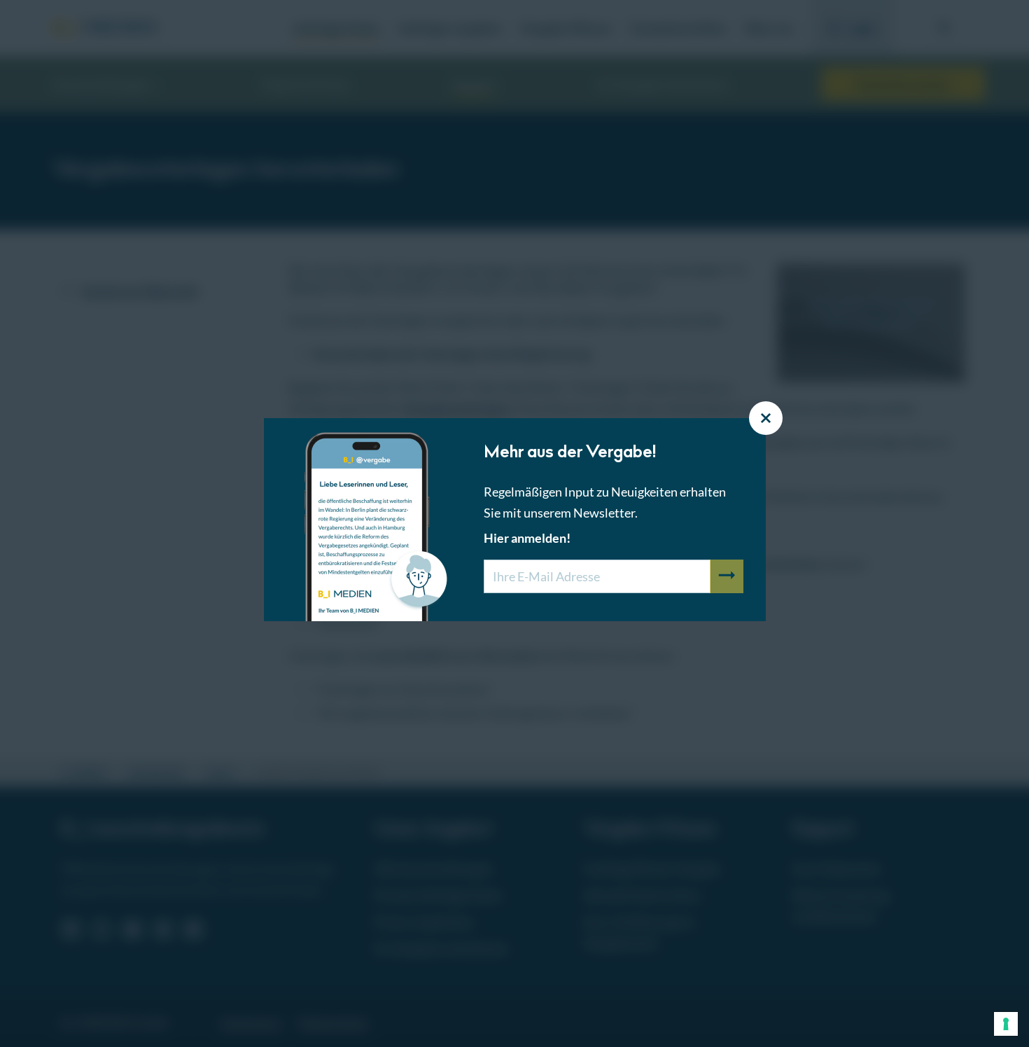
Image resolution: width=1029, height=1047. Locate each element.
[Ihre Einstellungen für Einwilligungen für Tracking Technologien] (1006, 1024)
